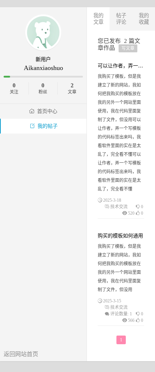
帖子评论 (121, 19)
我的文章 (98, 19)
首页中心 (47, 111)
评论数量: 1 (121, 313)
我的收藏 (144, 19)
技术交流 (119, 206)
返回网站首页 (21, 354)
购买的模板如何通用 (120, 235)
